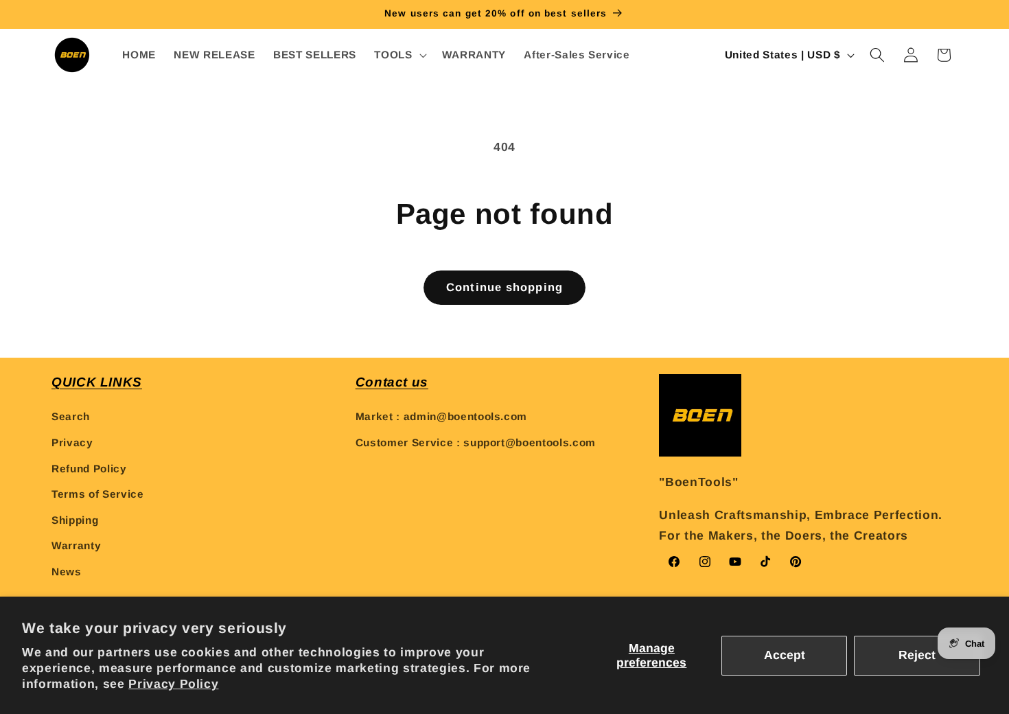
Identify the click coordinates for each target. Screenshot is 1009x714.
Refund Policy (89, 468)
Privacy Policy (173, 684)
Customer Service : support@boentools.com (476, 442)
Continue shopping (504, 287)
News (66, 571)
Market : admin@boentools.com (441, 416)
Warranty (76, 546)
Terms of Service (97, 494)
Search (70, 416)
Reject (917, 655)
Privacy (72, 442)
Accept (784, 655)
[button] (398, 55)
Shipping (74, 520)
